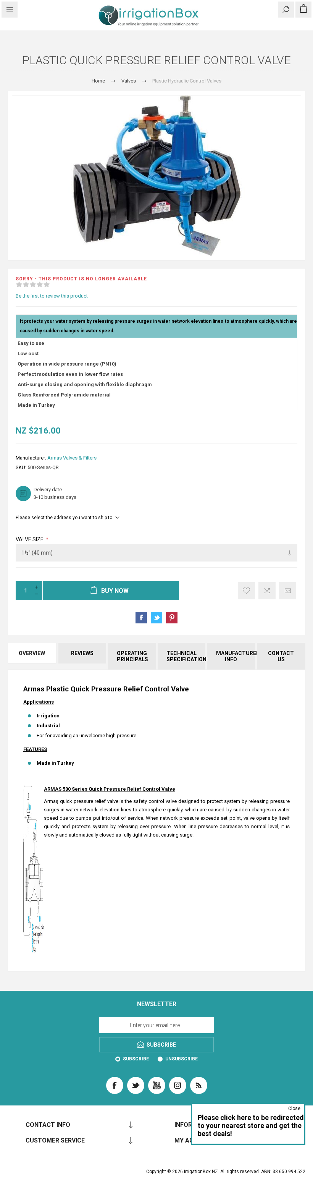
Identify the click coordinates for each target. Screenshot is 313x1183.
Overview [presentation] (32, 653)
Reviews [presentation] (82, 653)
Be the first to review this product (52, 296)
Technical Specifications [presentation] (185, 656)
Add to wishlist (246, 590)
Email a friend (287, 590)
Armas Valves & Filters (72, 458)
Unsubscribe (181, 1059)
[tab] (32, 656)
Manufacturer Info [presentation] (235, 656)
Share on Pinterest (171, 617)
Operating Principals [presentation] (132, 656)
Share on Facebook (141, 617)
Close (294, 1108)
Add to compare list (267, 590)
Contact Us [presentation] (281, 656)
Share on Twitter (156, 617)
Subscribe (136, 1059)
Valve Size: (31, 539)
